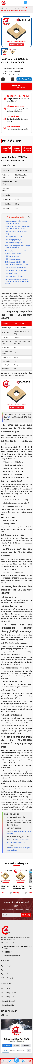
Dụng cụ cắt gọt (15, 8)
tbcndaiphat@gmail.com (12, 956)
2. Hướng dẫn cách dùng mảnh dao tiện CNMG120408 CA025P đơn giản (17, 227)
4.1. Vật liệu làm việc (12, 256)
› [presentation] (31, 881)
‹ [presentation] (1, 881)
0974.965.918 (8, 952)
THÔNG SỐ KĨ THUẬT (6, 149)
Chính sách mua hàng (7, 1005)
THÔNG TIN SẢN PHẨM (16, 149)
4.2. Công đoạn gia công (14, 259)
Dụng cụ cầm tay (6, 974)
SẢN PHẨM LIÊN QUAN (27, 149)
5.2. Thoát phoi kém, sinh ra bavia (16, 270)
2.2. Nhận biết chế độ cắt (14, 237)
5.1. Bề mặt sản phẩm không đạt (16, 267)
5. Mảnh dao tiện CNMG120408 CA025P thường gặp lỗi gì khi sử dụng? (17, 263)
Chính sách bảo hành (7, 997)
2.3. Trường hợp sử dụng (13, 240)
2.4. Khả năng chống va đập (14, 243)
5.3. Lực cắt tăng (11, 273)
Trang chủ (6, 8)
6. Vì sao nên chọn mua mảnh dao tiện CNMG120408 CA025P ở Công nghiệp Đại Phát (17, 281)
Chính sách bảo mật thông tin (10, 993)
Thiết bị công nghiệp (7, 978)
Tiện (23, 8)
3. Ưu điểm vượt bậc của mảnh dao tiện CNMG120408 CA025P (17, 247)
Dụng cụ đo (4, 970)
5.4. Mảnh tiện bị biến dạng (14, 276)
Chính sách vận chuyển (8, 1001)
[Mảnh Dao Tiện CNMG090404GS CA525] (20, 876)
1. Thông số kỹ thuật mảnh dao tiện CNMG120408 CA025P (16, 222)
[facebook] (16, 1036)
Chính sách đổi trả (6, 989)
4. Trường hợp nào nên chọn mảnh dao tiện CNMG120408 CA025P (17, 252)
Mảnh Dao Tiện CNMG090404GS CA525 (19, 887)
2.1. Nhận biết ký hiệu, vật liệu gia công (16, 233)
